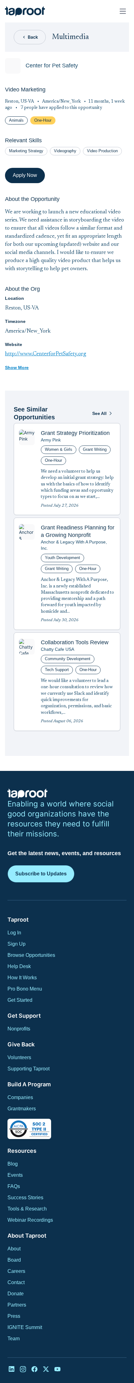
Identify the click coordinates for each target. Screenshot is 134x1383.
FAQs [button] (13, 1186)
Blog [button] (12, 1163)
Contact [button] (16, 1282)
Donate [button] (15, 1293)
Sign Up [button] (16, 944)
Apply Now (25, 175)
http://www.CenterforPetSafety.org (45, 354)
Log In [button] (14, 932)
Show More (17, 367)
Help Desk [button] (19, 966)
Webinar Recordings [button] (30, 1220)
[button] (25, 11)
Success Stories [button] (25, 1197)
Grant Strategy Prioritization (75, 433)
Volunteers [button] (19, 1057)
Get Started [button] (19, 1000)
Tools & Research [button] (27, 1208)
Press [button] (13, 1316)
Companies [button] (20, 1097)
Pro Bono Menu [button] (24, 988)
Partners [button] (16, 1305)
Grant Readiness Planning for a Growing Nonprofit (77, 531)
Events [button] (15, 1175)
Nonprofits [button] (18, 1028)
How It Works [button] (22, 977)
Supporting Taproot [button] (28, 1068)
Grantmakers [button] (21, 1108)
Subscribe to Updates (41, 873)
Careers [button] (16, 1271)
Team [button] (13, 1338)
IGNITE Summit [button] (24, 1327)
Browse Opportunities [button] (31, 955)
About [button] (14, 1248)
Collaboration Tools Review (74, 642)
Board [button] (14, 1260)
